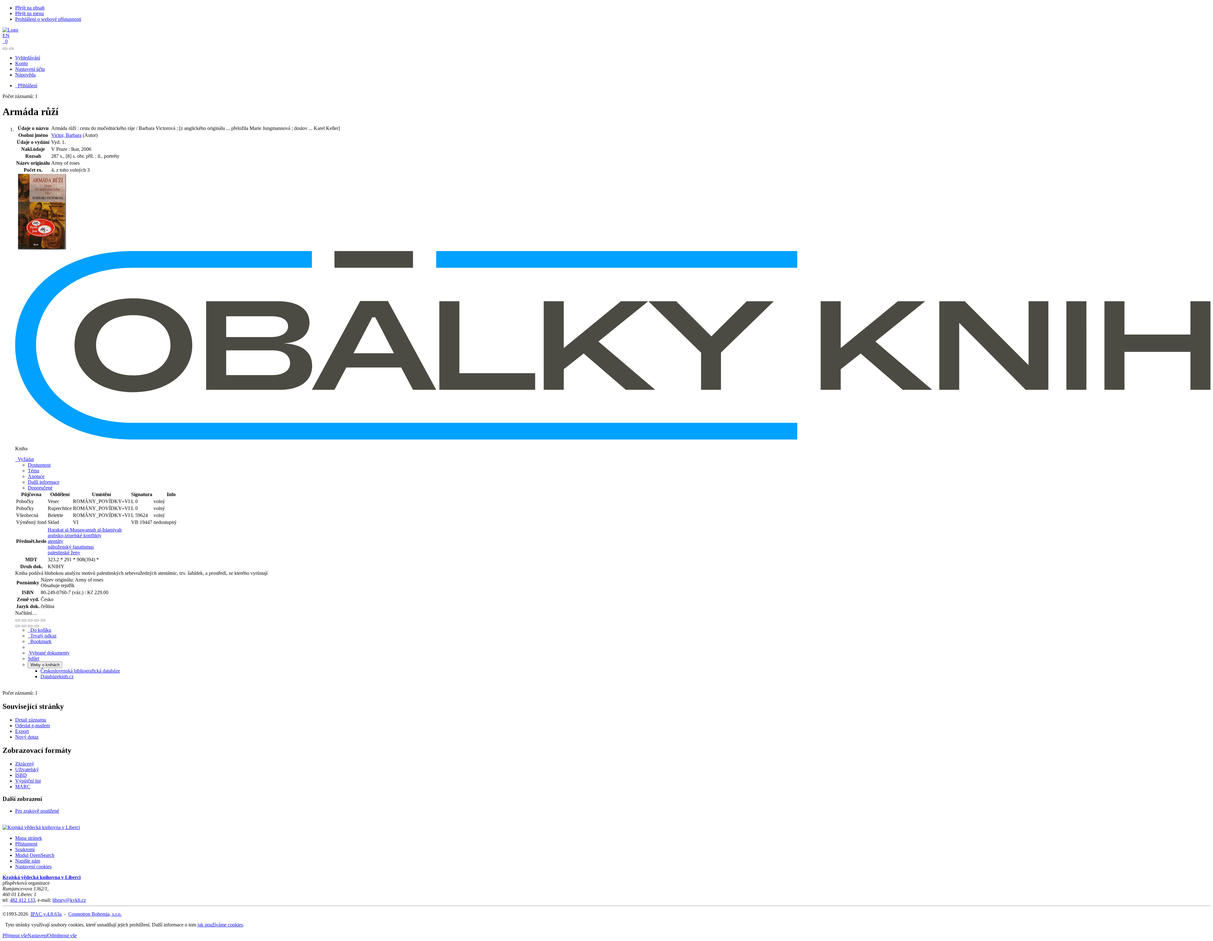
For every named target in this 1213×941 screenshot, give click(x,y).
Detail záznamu (30, 720)
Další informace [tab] (43, 482)
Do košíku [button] (39, 630)
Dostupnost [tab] (39, 465)
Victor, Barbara (66, 135)
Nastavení (37, 935)
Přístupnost (26, 843)
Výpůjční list (28, 781)
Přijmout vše (15, 935)
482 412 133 (22, 900)
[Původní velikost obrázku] (30, 620)
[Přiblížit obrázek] (17, 620)
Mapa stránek (28, 838)
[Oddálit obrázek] (24, 620)
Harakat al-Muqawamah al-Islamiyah (85, 529)
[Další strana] (36, 626)
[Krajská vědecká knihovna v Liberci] (41, 827)
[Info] (42, 620)
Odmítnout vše (62, 935)
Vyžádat (24, 459)
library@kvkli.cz (69, 900)
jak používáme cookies (220, 924)
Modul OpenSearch (34, 855)
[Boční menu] (5, 49)
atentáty (55, 541)
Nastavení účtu (30, 69)
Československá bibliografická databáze (80, 670)
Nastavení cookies (33, 866)
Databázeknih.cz (57, 676)
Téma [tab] (33, 470)
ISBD (21, 775)
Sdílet (33, 658)
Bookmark (39, 641)
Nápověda (25, 74)
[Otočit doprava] (24, 626)
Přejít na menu (29, 13)
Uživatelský (27, 769)
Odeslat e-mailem (32, 725)
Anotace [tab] (36, 476)
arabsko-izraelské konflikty (74, 535)
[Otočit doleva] (17, 626)
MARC (22, 786)
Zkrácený (24, 763)
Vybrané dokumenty (48, 652)
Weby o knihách (45, 664)
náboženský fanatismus (71, 547)
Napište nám (27, 861)
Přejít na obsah (30, 7)
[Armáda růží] (42, 248)
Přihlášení (26, 85)
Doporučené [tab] (40, 487)
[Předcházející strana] (30, 626)
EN (6, 35)
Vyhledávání (27, 57)
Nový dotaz (27, 737)
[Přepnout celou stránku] (36, 620)
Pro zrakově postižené (37, 811)
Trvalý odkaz (42, 635)
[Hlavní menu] (11, 49)
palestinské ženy (64, 552)
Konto (21, 63)
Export (22, 731)
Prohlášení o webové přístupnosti (48, 19)
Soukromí (25, 849)
